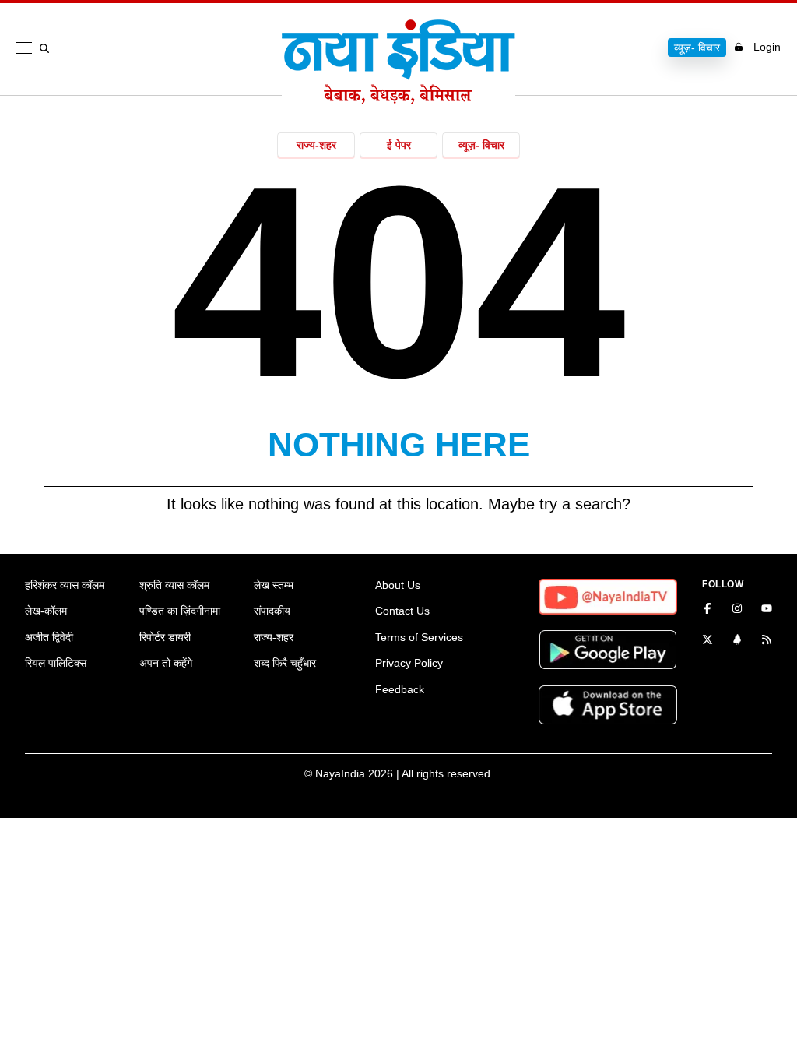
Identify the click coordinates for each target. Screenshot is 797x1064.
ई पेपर (399, 145)
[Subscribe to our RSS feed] (766, 641)
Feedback (399, 689)
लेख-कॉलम (46, 610)
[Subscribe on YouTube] (766, 610)
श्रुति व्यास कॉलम (174, 585)
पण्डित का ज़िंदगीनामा (179, 610)
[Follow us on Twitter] (707, 641)
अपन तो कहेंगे (165, 663)
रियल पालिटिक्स (55, 663)
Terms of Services (419, 637)
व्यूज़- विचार (697, 47)
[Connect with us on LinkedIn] (737, 641)
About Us (397, 585)
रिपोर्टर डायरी (165, 637)
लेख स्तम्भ (273, 585)
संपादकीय (272, 610)
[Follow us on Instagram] (737, 610)
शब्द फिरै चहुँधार (285, 663)
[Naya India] (398, 99)
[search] (47, 48)
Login (767, 47)
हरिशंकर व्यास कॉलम (64, 585)
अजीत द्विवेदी (49, 637)
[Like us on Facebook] (707, 610)
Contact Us (402, 610)
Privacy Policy (409, 663)
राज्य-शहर (316, 145)
